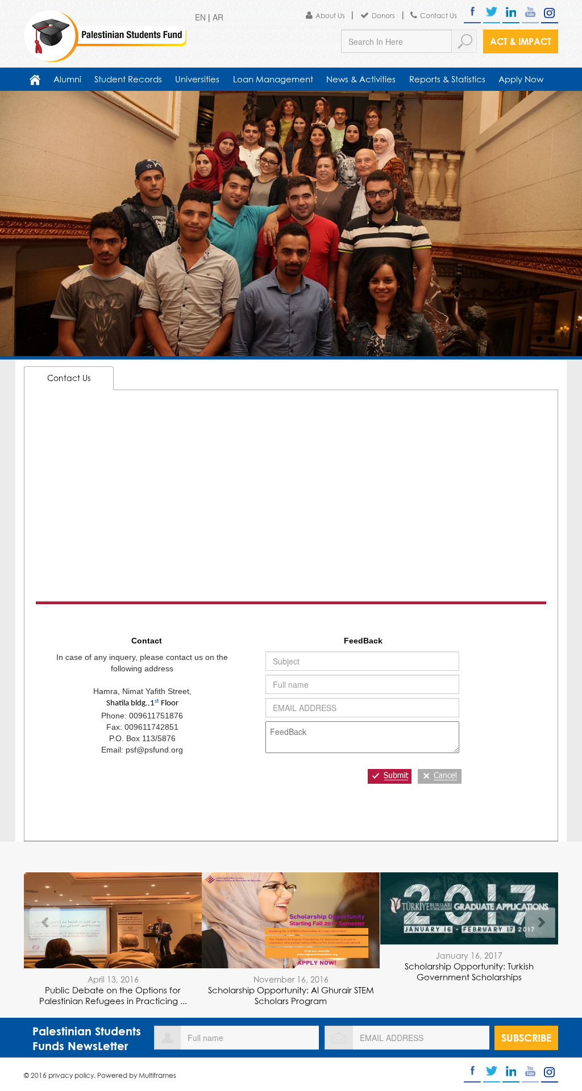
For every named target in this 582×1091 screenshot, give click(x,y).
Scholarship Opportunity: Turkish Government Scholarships (469, 971)
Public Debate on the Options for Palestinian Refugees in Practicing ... (113, 995)
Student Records (128, 79)
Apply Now (520, 79)
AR (218, 17)
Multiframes (157, 1075)
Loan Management (273, 79)
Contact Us (438, 15)
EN (200, 17)
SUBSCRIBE (526, 1037)
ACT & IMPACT (520, 41)
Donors (383, 15)
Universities (197, 79)
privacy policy (71, 1075)
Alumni (67, 79)
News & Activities (361, 79)
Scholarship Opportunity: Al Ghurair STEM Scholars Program (291, 995)
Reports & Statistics (447, 79)
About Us (330, 15)
